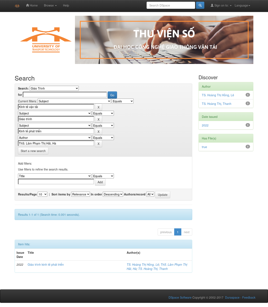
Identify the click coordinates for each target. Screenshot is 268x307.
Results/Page (27, 194)
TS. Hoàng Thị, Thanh (153, 269)
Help (66, 5)
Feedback (248, 297)
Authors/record (135, 194)
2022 (205, 125)
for (20, 94)
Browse (49, 5)
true (204, 147)
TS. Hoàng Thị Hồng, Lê (143, 264)
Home (33, 5)
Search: (23, 88)
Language (241, 5)
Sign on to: (221, 5)
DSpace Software (180, 297)
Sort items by (61, 194)
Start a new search (33, 151)
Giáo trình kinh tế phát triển (46, 264)
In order (96, 194)
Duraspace (232, 297)
